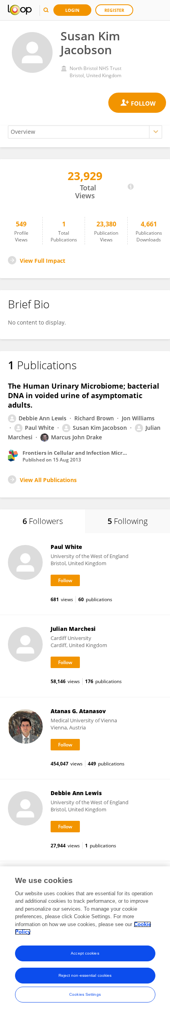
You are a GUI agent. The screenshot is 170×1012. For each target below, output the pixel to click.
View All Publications (48, 480)
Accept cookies (85, 953)
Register (114, 10)
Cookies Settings (85, 994)
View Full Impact (42, 260)
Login (72, 10)
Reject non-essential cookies (85, 975)
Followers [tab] (43, 521)
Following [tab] (127, 521)
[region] (85, 939)
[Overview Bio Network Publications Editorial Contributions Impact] (85, 132)
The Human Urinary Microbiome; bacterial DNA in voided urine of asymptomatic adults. (83, 395)
